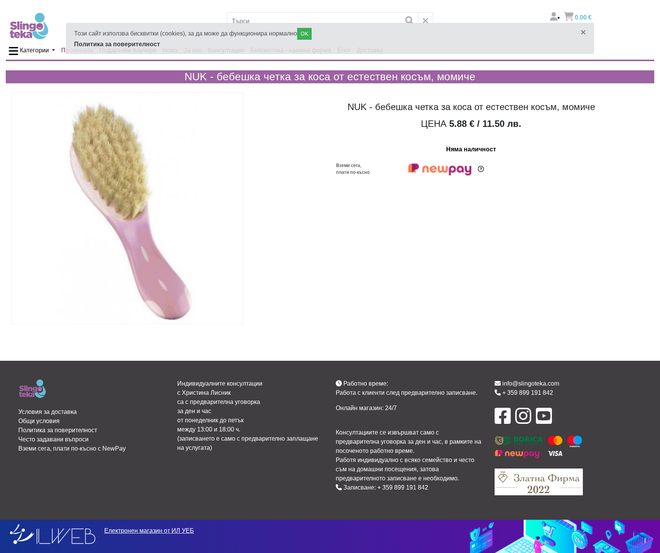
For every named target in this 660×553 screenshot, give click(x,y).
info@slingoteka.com (530, 383)
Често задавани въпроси (53, 439)
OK (304, 34)
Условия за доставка (47, 412)
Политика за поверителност (117, 44)
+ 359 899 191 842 (402, 487)
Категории (34, 50)
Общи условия (39, 421)
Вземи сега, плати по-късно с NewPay (72, 448)
